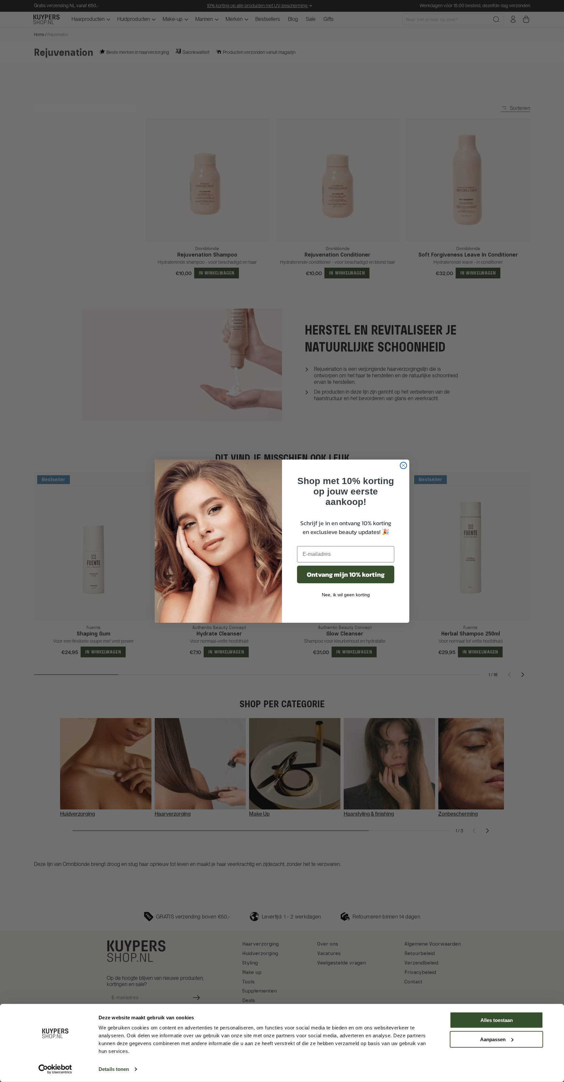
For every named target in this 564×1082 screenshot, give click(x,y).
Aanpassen (493, 1039)
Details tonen (114, 1069)
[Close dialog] (403, 465)
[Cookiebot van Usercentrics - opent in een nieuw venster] (55, 1069)
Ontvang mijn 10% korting (345, 574)
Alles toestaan (496, 1020)
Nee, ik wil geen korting (346, 594)
